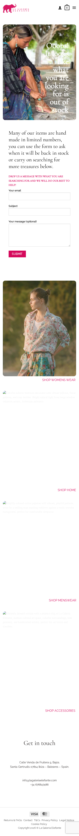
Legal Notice (66, 820)
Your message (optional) (23, 221)
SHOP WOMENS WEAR (58, 380)
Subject (13, 206)
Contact (27, 820)
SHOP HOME (67, 490)
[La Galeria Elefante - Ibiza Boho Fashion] (29, 6)
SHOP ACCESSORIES (60, 711)
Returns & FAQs (13, 820)
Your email (15, 190)
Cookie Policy (39, 824)
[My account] (60, 7)
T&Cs (37, 820)
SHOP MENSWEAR (62, 600)
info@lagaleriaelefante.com (39, 780)
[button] (67, 7)
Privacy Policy (50, 820)
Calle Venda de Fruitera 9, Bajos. (39, 762)
